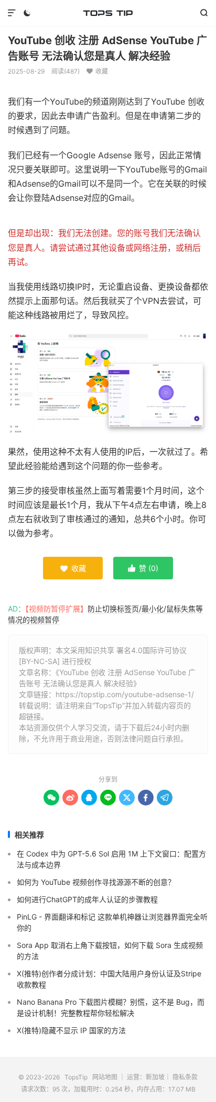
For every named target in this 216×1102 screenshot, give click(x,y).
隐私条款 (185, 1077)
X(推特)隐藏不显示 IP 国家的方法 (71, 1030)
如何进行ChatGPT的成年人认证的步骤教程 (87, 899)
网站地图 (104, 1077)
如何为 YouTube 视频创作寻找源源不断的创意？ (96, 881)
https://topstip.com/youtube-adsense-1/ (125, 694)
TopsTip (107, 13)
